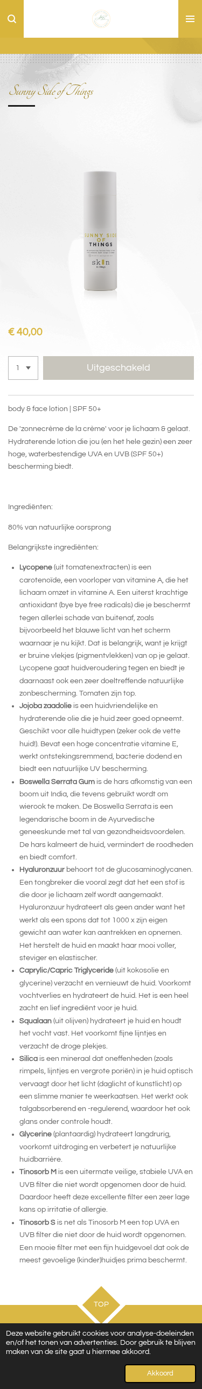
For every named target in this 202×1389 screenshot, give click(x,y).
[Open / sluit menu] (190, 19)
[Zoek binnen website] (12, 19)
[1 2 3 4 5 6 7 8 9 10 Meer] (23, 368)
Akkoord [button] (160, 1373)
